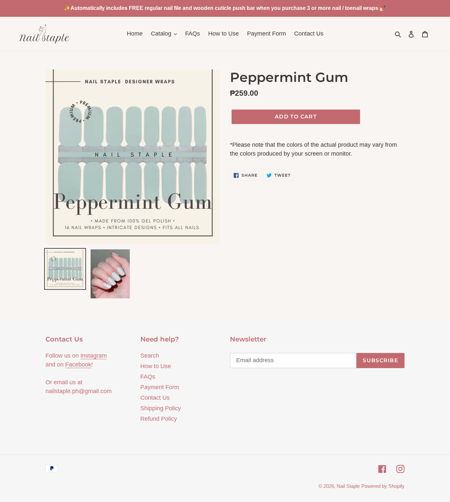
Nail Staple (348, 486)
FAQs (147, 376)
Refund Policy (158, 418)
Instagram (93, 355)
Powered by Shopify (383, 486)
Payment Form (159, 387)
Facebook (78, 364)
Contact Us (155, 397)
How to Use (155, 366)
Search (149, 355)
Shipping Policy (160, 408)
